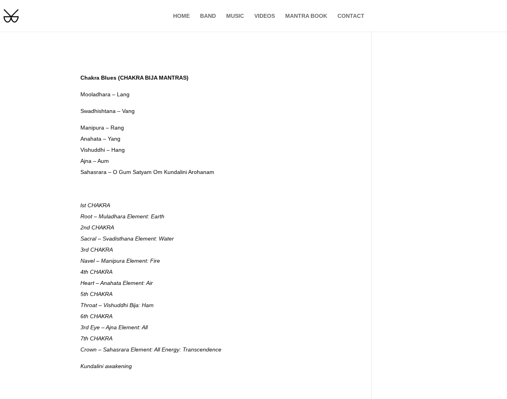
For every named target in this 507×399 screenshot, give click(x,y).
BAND (208, 16)
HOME (181, 16)
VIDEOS (264, 16)
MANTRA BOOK (306, 16)
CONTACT (350, 16)
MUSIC (235, 16)
